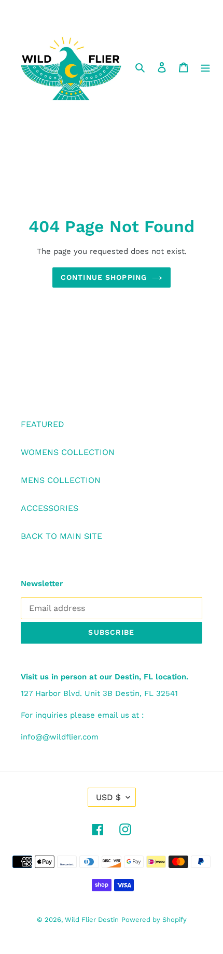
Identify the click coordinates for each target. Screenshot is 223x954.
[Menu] (205, 66)
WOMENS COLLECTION (68, 452)
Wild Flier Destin (92, 919)
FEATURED (42, 424)
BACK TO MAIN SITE (61, 536)
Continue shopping (104, 277)
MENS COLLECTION (61, 480)
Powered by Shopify (154, 919)
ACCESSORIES (49, 508)
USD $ (108, 797)
